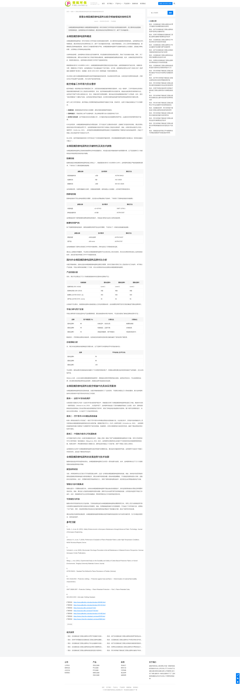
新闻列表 (135, 3)
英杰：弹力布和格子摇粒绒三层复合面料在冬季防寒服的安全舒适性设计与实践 (161, 125)
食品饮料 (123, 672)
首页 (103, 3)
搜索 (170, 13)
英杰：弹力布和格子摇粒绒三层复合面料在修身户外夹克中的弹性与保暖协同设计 (161, 73)
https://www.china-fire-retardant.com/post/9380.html (89, 619)
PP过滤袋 (95, 670)
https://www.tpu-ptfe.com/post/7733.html (86, 610)
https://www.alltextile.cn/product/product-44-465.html (89, 613)
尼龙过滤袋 (96, 665)
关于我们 (110, 3)
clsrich (96, 21)
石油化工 (123, 665)
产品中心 (118, 3)
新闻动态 (67, 668)
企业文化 (67, 670)
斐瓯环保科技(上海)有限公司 (115, 690)
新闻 (72, 11)
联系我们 (143, 3)
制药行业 (123, 668)
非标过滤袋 (96, 675)
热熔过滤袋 (96, 672)
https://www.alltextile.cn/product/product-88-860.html (89, 602)
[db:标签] (69, 624)
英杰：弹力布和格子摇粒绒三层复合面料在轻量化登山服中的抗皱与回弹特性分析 (161, 97)
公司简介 (67, 665)
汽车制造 (123, 670)
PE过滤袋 (95, 668)
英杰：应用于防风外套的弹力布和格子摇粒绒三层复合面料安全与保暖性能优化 (161, 90)
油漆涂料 (123, 675)
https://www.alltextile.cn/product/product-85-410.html (89, 605)
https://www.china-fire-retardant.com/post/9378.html (89, 616)
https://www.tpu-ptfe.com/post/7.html (85, 608)
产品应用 (126, 3)
